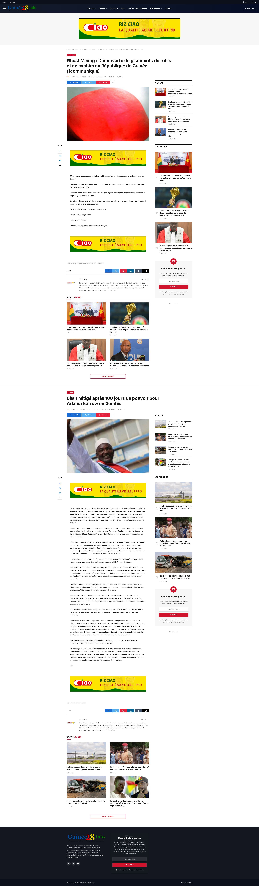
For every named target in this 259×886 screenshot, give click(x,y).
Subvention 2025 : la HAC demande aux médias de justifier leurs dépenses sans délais (129, 364)
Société (102, 8)
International (155, 8)
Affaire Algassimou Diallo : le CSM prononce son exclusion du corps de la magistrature (85, 364)
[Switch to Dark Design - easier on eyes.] (252, 2)
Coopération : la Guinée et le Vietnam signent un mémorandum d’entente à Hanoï (86, 328)
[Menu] (4, 8)
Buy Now (12, 2)
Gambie (82, 703)
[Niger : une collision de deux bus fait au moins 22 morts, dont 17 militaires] (86, 787)
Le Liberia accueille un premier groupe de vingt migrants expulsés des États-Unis (84, 768)
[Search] (255, 2)
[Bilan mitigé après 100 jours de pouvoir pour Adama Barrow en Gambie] (108, 446)
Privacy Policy (172, 294)
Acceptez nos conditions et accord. (130, 870)
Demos (5, 2)
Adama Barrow (73, 703)
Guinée (100, 263)
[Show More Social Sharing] (113, 82)
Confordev (90, 882)
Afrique (70, 392)
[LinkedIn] (60, 160)
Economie (114, 8)
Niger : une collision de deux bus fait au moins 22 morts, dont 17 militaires (86, 802)
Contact (168, 8)
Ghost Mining (72, 263)
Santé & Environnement (137, 8)
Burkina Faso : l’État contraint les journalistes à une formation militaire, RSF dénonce (129, 768)
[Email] (60, 164)
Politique (91, 8)
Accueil (69, 49)
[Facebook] (60, 151)
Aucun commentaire (108, 76)
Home (182, 882)
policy (137, 870)
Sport (123, 8)
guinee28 (75, 76)
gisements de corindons (87, 263)
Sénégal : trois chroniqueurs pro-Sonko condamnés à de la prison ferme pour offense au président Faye (129, 803)
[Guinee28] (22, 8)
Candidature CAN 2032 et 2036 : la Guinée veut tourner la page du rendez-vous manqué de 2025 (129, 329)
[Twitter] (60, 155)
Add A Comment (108, 376)
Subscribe (249, 8)
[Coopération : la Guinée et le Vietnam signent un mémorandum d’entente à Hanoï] (86, 313)
